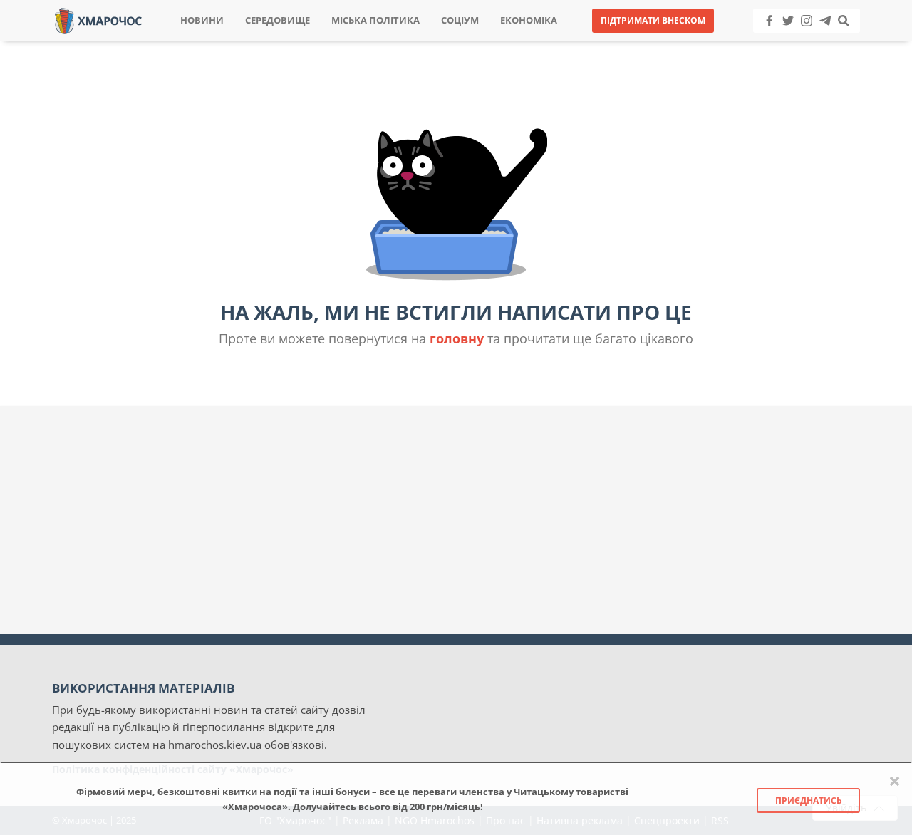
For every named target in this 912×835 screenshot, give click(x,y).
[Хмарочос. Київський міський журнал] (98, 19)
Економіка (528, 20)
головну (457, 338)
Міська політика (375, 20)
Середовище (277, 20)
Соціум (460, 20)
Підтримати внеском (653, 20)
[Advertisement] (456, 520)
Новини (202, 20)
